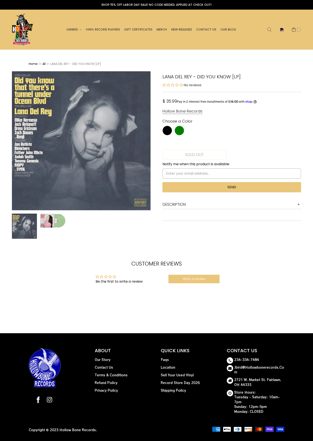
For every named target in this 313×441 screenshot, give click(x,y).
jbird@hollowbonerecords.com (259, 369)
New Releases (181, 29)
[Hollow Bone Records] (22, 29)
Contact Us (206, 29)
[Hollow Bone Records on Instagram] (49, 400)
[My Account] (281, 29)
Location (168, 367)
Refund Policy (106, 382)
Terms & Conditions (111, 375)
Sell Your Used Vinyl (177, 375)
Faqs (165, 359)
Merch (161, 29)
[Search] (269, 30)
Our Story (103, 359)
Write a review (193, 278)
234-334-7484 (246, 359)
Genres (72, 29)
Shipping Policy (173, 390)
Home (33, 64)
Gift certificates (138, 29)
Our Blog (228, 29)
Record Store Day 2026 (180, 382)
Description (174, 204)
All (44, 64)
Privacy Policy (106, 390)
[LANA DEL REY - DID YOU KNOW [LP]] (81, 140)
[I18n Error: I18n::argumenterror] (24, 226)
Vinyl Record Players (103, 29)
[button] (172, 85)
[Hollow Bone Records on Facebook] (38, 400)
